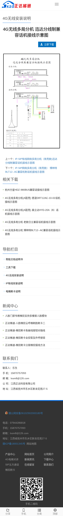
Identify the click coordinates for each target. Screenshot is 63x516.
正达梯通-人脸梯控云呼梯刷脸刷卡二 (25, 323)
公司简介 (49, 454)
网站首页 (29, 454)
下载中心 (49, 459)
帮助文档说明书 (14, 259)
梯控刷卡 (10, 469)
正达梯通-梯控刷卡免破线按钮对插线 (25, 330)
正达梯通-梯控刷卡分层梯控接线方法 (25, 345)
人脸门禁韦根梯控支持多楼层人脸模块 (26, 315)
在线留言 (29, 464)
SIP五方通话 (12, 464)
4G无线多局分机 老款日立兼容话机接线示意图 (30, 222)
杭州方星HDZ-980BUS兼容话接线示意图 (27, 189)
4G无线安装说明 (15, 275)
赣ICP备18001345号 (14, 443)
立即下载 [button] (48, 44)
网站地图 (31, 443)
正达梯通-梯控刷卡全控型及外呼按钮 (25, 337)
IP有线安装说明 (14, 283)
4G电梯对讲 (11, 459)
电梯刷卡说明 (13, 291)
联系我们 (49, 464)
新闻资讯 (29, 459)
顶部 (55, 513)
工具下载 (11, 267)
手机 (23, 513)
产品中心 (10, 454)
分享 (7, 513)
